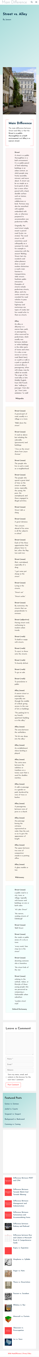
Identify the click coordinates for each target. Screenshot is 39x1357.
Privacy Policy (27, 1353)
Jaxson (8, 20)
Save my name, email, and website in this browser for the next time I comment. (19, 1077)
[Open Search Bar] (31, 2)
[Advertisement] (19, 42)
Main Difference (14, 2)
